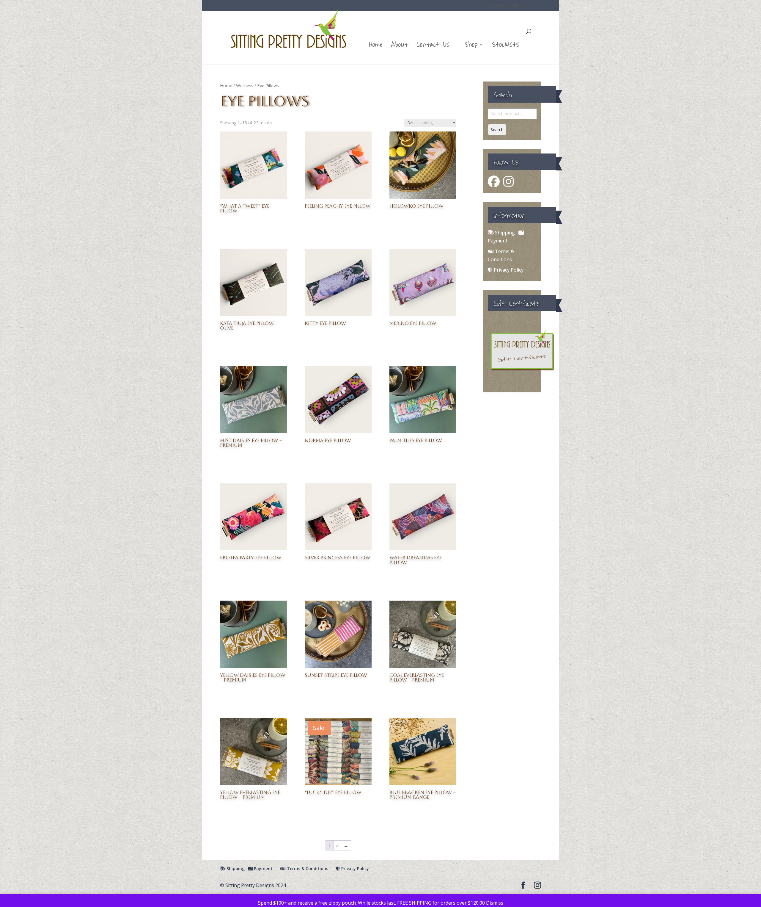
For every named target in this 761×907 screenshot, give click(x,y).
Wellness (244, 85)
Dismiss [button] (494, 903)
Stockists (506, 47)
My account (497, 7)
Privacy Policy (508, 270)
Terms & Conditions (307, 868)
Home (376, 47)
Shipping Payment (249, 868)
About (399, 47)
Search (497, 129)
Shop (471, 47)
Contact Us (433, 47)
